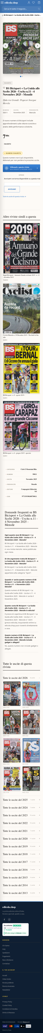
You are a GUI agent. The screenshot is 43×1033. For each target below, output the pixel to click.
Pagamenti (6, 956)
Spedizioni (6, 953)
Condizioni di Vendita (9, 1009)
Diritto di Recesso (8, 1012)
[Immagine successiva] (37, 45)
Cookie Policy (7, 1005)
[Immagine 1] (20, 76)
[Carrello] (39, 2)
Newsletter (6, 990)
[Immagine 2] (22, 76)
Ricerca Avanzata (8, 986)
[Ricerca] (39, 9)
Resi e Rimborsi (7, 960)
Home (3, 15)
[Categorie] (2, 2)
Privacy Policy (7, 1002)
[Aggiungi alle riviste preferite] (4, 88)
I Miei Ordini (6, 979)
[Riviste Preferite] (33, 2)
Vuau (9, 1030)
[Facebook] (4, 919)
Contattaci (6, 963)
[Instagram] (9, 919)
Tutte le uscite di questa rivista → (14, 196)
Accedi (4, 975)
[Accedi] (28, 2)
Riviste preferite (7, 983)
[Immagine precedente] (5, 45)
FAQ (3, 949)
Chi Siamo (5, 945)
